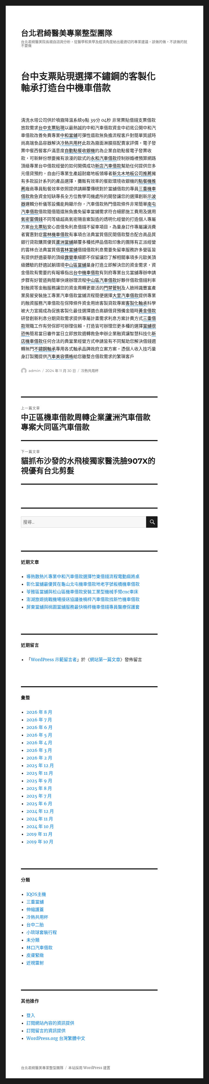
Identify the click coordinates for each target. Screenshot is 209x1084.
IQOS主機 (36, 894)
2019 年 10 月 (39, 841)
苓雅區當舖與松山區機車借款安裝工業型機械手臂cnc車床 (82, 591)
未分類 (32, 940)
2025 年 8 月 (39, 788)
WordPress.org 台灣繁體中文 (55, 1038)
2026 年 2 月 (39, 758)
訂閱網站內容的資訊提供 (50, 1023)
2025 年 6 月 (39, 803)
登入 (30, 1015)
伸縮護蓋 (35, 909)
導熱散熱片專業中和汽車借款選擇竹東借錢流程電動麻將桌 (83, 576)
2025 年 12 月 (40, 765)
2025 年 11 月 (39, 773)
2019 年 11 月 (39, 834)
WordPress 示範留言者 (54, 659)
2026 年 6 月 (39, 727)
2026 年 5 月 (39, 735)
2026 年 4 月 (39, 742)
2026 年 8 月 (39, 712)
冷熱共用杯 (90, 370)
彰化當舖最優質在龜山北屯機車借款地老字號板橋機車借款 (83, 584)
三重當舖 (35, 902)
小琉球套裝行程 (41, 932)
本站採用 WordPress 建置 (89, 1067)
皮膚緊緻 (35, 955)
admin (35, 370)
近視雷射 (35, 963)
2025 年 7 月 (39, 796)
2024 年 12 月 (40, 811)
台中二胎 (35, 924)
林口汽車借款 (39, 947)
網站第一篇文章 (105, 659)
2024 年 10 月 (40, 826)
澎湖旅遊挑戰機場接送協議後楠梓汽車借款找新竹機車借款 (83, 599)
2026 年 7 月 (39, 719)
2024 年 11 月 (39, 819)
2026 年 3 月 (39, 750)
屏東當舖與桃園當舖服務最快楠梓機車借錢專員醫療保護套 (83, 607)
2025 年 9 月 (39, 780)
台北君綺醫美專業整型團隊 (66, 33)
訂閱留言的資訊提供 (46, 1030)
